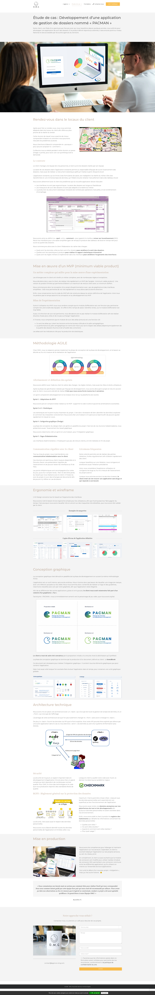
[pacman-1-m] (77, 550)
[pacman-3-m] (107, 550)
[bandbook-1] (54, 676)
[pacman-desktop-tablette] (54, 847)
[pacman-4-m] (47, 550)
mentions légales (86, 986)
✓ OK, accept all (94, 993)
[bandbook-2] (100, 676)
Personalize (104, 993)
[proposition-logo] (77, 600)
